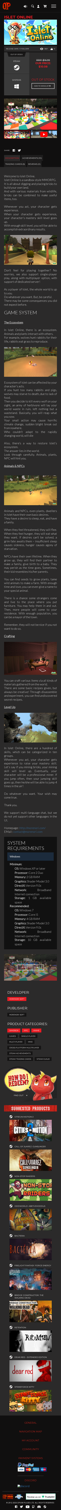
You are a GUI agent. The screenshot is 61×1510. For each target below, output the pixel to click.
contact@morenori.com (27, 831)
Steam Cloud (43, 1059)
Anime (36, 1030)
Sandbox (13, 1030)
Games (12, 1036)
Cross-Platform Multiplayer (24, 1048)
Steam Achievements (20, 1053)
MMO (30, 1042)
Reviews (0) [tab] (34, 164)
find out (18, 1095)
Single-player (28, 1036)
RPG (26, 1030)
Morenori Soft (16, 999)
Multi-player (15, 1042)
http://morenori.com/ (33, 828)
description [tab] (12, 158)
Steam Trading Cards (20, 1059)
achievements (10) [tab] (32, 158)
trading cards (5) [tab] (15, 164)
